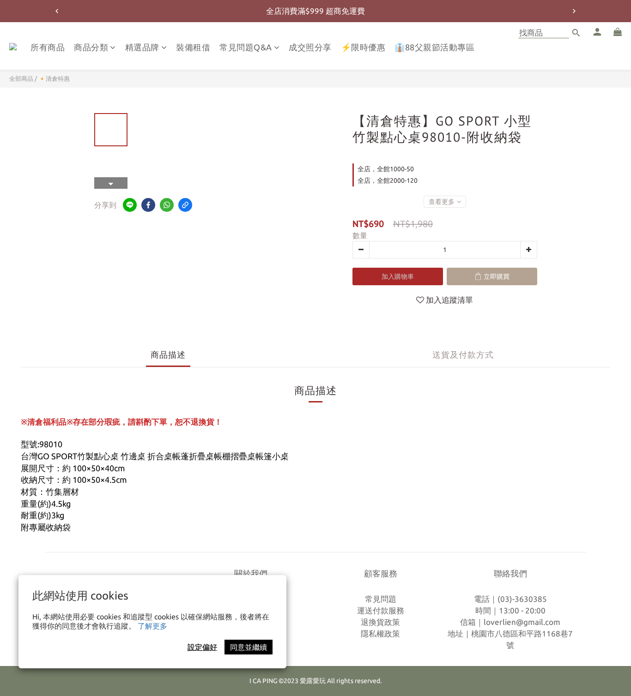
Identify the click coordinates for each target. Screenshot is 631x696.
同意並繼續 (248, 647)
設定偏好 (202, 647)
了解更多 (152, 626)
